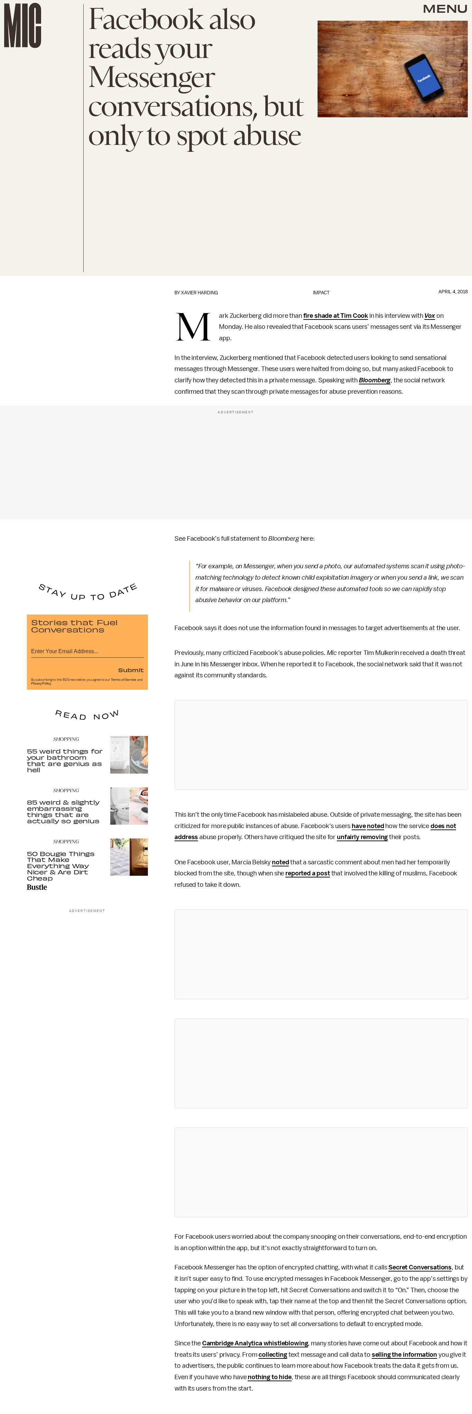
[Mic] (22, 25)
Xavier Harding (199, 292)
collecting (272, 1354)
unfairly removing (362, 837)
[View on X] (321, 745)
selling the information (404, 1354)
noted (375, 826)
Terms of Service (123, 679)
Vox (429, 315)
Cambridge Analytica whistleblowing (255, 1343)
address (186, 837)
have (359, 826)
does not (443, 826)
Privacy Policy (41, 683)
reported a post (307, 873)
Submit (131, 669)
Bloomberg (375, 380)
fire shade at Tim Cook (335, 315)
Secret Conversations (420, 1267)
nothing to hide (270, 1377)
